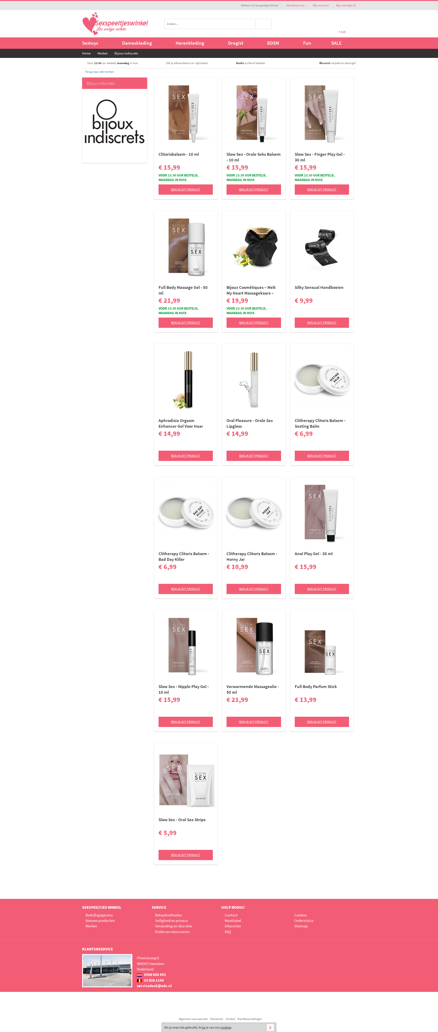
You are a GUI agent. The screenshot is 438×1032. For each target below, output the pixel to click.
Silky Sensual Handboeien (319, 287)
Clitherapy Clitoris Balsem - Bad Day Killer (184, 556)
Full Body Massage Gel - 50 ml (183, 290)
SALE (336, 43)
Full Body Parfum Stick (316, 686)
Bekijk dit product (185, 189)
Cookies (300, 915)
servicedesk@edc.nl (154, 985)
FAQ (228, 931)
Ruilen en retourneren (172, 931)
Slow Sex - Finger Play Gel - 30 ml (320, 157)
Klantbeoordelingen (249, 1019)
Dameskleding (137, 43)
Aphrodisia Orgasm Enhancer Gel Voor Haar (181, 423)
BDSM (273, 43)
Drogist (235, 43)
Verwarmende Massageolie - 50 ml (253, 689)
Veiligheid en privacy (171, 920)
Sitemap (301, 926)
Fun (307, 43)
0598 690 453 (154, 974)
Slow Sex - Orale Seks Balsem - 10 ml (254, 157)
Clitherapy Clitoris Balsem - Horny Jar (252, 556)
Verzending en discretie (173, 926)
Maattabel (233, 920)
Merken (91, 926)
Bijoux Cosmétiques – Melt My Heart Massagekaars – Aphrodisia (251, 290)
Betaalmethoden (168, 915)
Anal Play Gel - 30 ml (314, 553)
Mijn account (320, 5)
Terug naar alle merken (99, 72)
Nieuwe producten (100, 920)
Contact (231, 915)
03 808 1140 (153, 980)
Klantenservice (296, 5)
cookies (226, 1027)
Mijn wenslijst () (345, 5)
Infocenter (233, 926)
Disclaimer (216, 1019)
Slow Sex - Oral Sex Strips (182, 819)
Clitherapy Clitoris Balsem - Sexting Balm (320, 423)
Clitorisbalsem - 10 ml (179, 154)
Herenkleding (190, 43)
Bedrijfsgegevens (99, 915)
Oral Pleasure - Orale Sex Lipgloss (250, 423)
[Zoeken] (264, 24)
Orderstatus (303, 920)
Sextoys (90, 43)
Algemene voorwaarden (193, 1019)
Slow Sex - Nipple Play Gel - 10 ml (184, 689)
